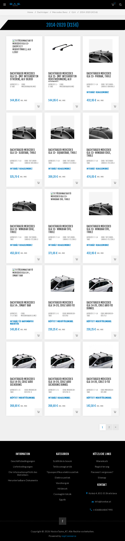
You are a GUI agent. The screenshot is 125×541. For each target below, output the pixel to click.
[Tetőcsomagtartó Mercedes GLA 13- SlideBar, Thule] (24, 131)
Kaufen (38, 106)
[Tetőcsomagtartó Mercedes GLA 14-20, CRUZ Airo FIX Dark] (101, 283)
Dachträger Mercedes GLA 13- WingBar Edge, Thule (99, 152)
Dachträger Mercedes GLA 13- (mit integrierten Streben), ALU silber (24, 76)
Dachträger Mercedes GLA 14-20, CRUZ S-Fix (99, 380)
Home (30, 12)
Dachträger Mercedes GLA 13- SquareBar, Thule (62, 151)
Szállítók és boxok (62, 461)
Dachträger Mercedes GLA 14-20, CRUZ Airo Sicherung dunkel (60, 381)
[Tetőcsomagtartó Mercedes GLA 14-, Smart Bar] (24, 283)
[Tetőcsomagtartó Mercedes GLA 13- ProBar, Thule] (101, 54)
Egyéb (62, 499)
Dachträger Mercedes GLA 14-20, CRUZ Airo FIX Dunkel (100, 305)
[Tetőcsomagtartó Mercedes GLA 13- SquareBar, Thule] (62, 131)
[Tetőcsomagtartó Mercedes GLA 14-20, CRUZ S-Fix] (101, 360)
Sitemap (102, 477)
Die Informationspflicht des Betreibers (23, 473)
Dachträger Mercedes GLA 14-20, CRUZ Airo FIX (61, 304)
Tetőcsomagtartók (62, 466)
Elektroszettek (62, 477)
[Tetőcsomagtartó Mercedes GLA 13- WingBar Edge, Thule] (101, 131)
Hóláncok (62, 488)
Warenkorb (114, 3)
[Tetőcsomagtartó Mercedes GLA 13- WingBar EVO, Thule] (62, 207)
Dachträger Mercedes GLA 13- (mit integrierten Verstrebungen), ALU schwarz (62, 78)
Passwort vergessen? (102, 472)
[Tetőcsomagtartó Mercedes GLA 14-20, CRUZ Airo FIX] (62, 283)
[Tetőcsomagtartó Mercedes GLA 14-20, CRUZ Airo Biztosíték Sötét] (62, 360)
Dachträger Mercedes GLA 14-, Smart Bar (22, 304)
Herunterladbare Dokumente (23, 480)
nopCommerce (69, 536)
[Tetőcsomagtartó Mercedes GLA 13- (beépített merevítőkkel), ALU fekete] (62, 54)
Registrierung (102, 466)
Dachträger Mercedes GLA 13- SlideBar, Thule (23, 151)
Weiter (116, 427)
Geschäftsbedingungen (23, 461)
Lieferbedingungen (23, 466)
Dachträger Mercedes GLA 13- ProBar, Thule (99, 75)
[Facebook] (62, 521)
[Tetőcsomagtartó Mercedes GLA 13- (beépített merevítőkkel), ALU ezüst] (24, 54)
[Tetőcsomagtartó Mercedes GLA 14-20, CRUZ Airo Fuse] (24, 360)
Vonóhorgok (62, 483)
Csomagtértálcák (62, 494)
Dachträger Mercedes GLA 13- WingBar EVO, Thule (60, 229)
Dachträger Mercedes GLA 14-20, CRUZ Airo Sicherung (22, 381)
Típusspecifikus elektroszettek (62, 472)
